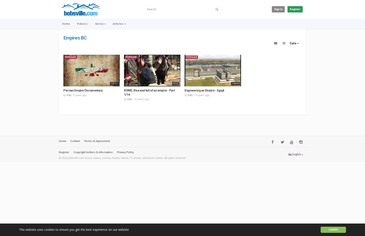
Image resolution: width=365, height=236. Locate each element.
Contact (75, 141)
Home (66, 23)
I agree (333, 229)
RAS (69, 95)
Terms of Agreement (97, 141)
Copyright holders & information (93, 152)
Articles (118, 23)
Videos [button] (81, 23)
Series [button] (99, 23)
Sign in (278, 9)
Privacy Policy (125, 152)
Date (293, 43)
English (297, 154)
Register (295, 9)
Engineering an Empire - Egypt (204, 90)
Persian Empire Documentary (83, 90)
